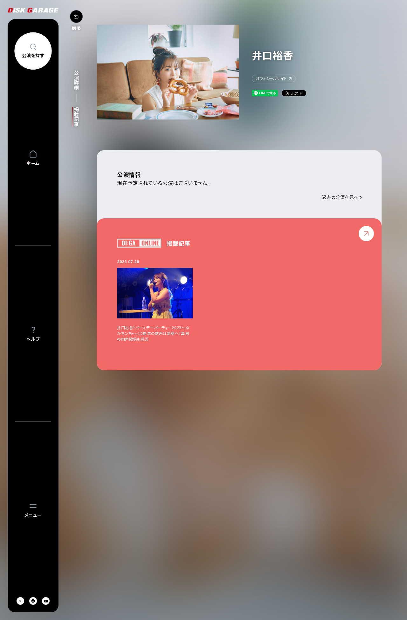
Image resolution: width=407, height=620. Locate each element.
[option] (161, 300)
